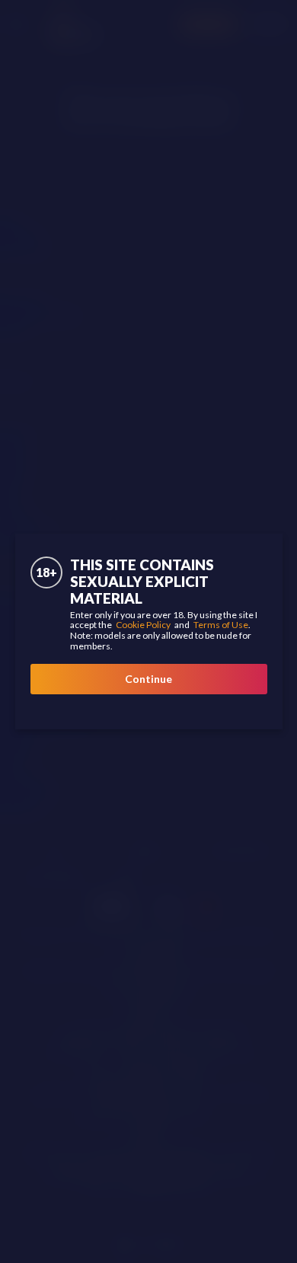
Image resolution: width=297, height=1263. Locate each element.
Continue (148, 678)
